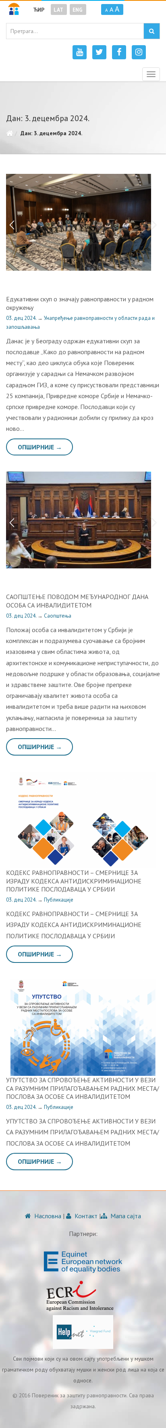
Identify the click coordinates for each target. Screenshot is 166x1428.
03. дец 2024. (21, 318)
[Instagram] (139, 52)
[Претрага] (152, 31)
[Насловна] (9, 133)
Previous (10, 222)
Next (156, 222)
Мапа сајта (125, 1216)
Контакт (85, 1216)
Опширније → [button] (40, 447)
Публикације (58, 899)
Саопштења (57, 615)
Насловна (47, 1216)
